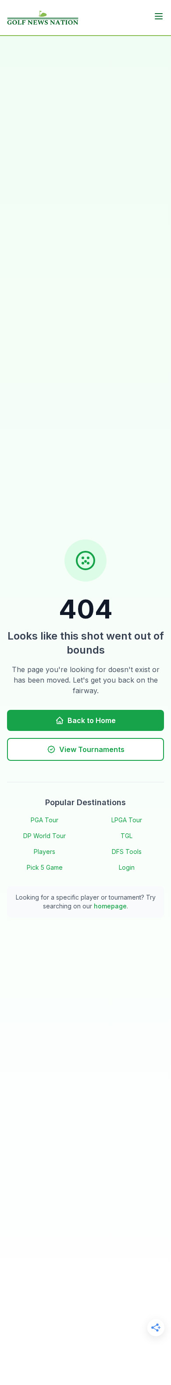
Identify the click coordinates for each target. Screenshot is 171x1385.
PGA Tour (44, 820)
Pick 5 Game (45, 867)
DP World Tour (44, 835)
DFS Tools (127, 851)
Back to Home (92, 720)
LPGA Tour (126, 820)
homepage (110, 906)
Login (127, 867)
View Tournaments (92, 749)
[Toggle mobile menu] (158, 16)
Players (44, 851)
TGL (126, 835)
